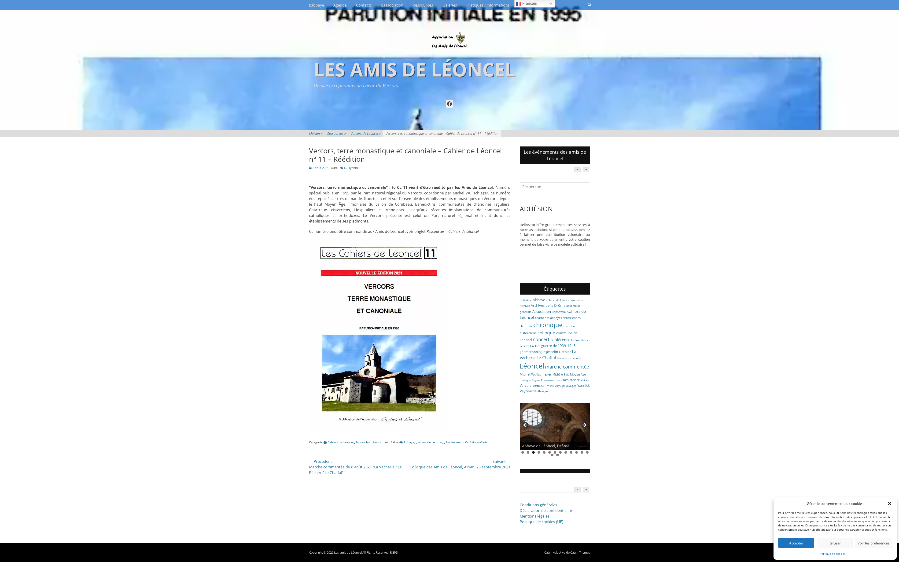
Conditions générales (538, 504)
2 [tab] (528, 452)
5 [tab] (544, 452)
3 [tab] (533, 452)
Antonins (577, 300)
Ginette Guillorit (530, 346)
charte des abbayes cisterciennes (558, 318)
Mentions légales (534, 516)
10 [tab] (571, 452)
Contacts (364, 5)
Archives (525, 305)
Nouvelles (363, 442)
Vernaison (539, 385)
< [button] (525, 425)
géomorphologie (532, 352)
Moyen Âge (578, 374)
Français (529, 3)
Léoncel (532, 366)
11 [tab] (576, 452)
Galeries (449, 5)
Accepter (796, 543)
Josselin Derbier (558, 352)
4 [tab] (539, 452)
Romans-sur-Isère (551, 380)
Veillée (585, 380)
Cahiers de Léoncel (366, 133)
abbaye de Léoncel (558, 300)
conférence (560, 339)
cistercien (569, 326)
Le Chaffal (546, 357)
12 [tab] (582, 452)
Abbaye (409, 442)
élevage (543, 391)
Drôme (575, 340)
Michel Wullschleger (536, 374)
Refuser (835, 543)
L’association (392, 5)
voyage (560, 385)
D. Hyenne (351, 168)
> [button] (584, 425)
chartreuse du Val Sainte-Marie (466, 442)
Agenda (340, 5)
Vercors (525, 385)
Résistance (571, 380)
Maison (316, 133)
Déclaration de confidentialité (546, 510)
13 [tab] (587, 452)
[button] (889, 503)
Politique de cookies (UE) (541, 521)
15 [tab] (557, 455)
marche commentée (567, 367)
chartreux (526, 326)
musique (525, 380)
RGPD (394, 552)
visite (550, 385)
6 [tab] (549, 452)
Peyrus (536, 380)
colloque (546, 333)
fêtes (584, 340)
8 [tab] (560, 452)
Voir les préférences (873, 543)
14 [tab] (552, 455)
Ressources (423, 5)
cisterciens (528, 333)
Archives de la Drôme (548, 305)
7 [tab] (555, 452)
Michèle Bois (561, 374)
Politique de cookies (833, 554)
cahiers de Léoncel (429, 442)
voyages (571, 386)
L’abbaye (316, 5)
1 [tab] (522, 452)
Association (541, 311)
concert (541, 339)
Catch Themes (580, 552)
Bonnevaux (559, 312)
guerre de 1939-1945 (558, 345)
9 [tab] (565, 452)
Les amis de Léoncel (414, 69)
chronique (548, 325)
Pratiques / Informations (488, 5)
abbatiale (526, 300)
